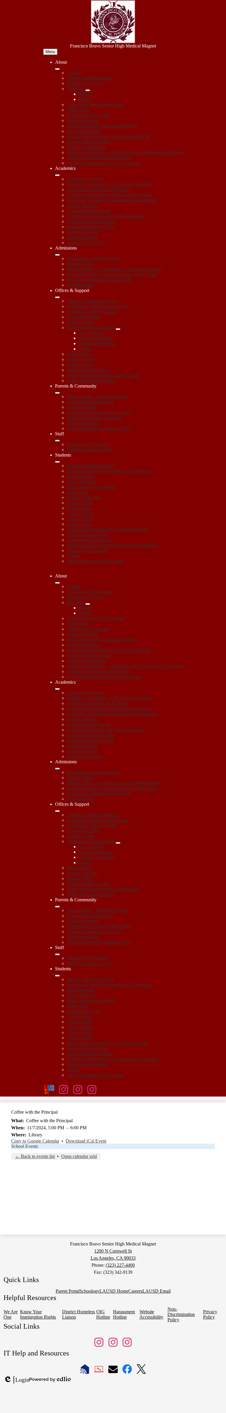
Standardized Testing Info (90, 226)
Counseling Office (84, 316)
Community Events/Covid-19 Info (98, 412)
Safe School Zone (83, 131)
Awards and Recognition (90, 78)
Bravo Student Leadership (91, 486)
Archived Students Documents (95, 561)
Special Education (95, 338)
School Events (24, 1146)
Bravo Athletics (81, 481)
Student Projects (82, 237)
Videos (85, 348)
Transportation (80, 285)
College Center (81, 322)
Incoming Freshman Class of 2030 (99, 279)
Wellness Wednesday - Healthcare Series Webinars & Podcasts (125, 152)
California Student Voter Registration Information (112, 545)
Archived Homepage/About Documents (104, 162)
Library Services (82, 205)
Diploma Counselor (97, 343)
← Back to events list (35, 1156)
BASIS (85, 93)
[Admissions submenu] (57, 255)
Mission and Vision (85, 83)
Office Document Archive (91, 380)
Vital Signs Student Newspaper (96, 104)
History (85, 99)
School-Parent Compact (89, 141)
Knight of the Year (84, 497)
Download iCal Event (86, 1140)
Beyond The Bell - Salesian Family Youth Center (112, 274)
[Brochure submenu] (87, 90)
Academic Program (85, 178)
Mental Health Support (88, 369)
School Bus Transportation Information (103, 375)
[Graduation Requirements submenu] (118, 329)
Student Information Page (90, 465)
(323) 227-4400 (120, 1265)
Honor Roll (77, 492)
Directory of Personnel (88, 444)
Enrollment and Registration (93, 258)
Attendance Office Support (92, 311)
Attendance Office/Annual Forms (98, 306)
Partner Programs (83, 231)
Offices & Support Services (92, 300)
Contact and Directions (88, 115)
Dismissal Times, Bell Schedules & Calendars (109, 470)
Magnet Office (80, 263)
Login (16, 1380)
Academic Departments (88, 210)
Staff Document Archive (89, 449)
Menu (50, 52)
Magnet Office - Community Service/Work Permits (114, 269)
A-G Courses (91, 332)
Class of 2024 (79, 513)
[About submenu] (57, 69)
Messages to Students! (87, 550)
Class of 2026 (79, 502)
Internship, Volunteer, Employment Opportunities (112, 200)
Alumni (74, 72)
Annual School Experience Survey (99, 157)
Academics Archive (85, 242)
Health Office (79, 354)
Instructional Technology (90, 539)
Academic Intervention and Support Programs (109, 194)
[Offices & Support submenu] (57, 297)
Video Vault (78, 109)
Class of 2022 (79, 523)
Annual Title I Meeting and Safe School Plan (108, 136)
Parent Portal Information (90, 401)
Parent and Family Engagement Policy (102, 125)
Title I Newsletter (83, 423)
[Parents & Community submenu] (57, 393)
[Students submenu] (57, 462)
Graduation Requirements (90, 221)
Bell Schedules (80, 476)
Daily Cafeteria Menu (87, 534)
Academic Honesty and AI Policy (98, 189)
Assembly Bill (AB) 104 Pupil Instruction (105, 216)
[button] (57, 583)
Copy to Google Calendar (35, 1140)
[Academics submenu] (57, 175)
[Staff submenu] (57, 441)
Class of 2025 (79, 508)
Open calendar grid (79, 1156)
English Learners (82, 407)
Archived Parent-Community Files (99, 428)
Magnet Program (82, 120)
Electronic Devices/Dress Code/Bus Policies (108, 529)
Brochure (75, 88)
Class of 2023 (79, 518)
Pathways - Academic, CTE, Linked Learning (109, 184)
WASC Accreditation (86, 147)
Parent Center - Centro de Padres (97, 396)
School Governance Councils (94, 417)
